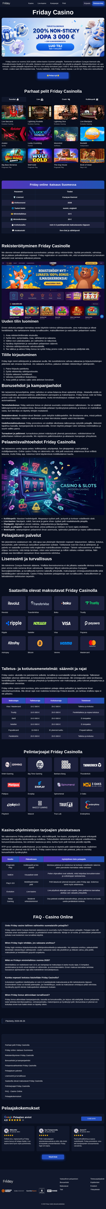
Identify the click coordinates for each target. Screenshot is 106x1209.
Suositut (12, 99)
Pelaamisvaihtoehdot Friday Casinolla (20, 1066)
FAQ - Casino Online (13, 1091)
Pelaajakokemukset (13, 1096)
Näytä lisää (53, 1157)
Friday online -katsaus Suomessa (19, 1050)
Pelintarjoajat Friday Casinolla (17, 1086)
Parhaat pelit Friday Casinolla (17, 1045)
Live (38, 99)
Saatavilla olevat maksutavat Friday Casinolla (24, 1081)
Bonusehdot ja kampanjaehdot (17, 1061)
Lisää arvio (91, 1118)
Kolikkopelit (90, 99)
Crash (64, 99)
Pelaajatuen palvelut (13, 1071)
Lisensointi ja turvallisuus (15, 1076)
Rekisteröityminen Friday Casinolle (19, 1055)
